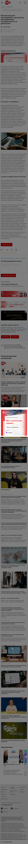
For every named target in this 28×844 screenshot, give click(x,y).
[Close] (27, 408)
